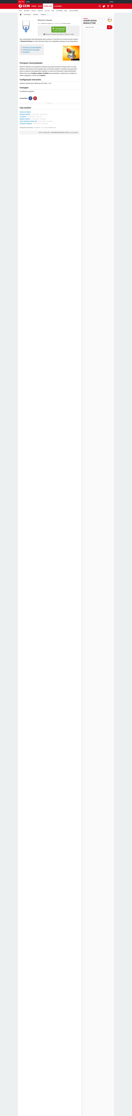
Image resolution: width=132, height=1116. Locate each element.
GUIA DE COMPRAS (73, 10)
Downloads (48, 6)
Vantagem (26, 52)
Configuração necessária (31, 50)
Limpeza (43, 14)
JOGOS (20, 10)
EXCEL (53, 10)
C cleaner (23, 116)
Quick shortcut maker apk (28, 121)
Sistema (35, 14)
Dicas (40, 6)
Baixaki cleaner (25, 119)
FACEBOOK (40, 10)
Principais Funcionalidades (32, 47)
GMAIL (65, 10)
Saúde (28, 2)
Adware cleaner (25, 114)
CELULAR (33, 10)
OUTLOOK (47, 10)
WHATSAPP (26, 10)
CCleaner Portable (26, 123)
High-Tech (21, 2)
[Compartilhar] (30, 98)
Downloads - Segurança (39, 114)
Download (59, 29)
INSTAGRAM (59, 10)
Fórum (34, 6)
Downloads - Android (45, 121)
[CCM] (24, 6)
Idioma (111, 2)
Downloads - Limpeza (34, 116)
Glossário (58, 6)
